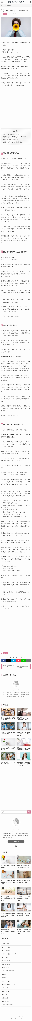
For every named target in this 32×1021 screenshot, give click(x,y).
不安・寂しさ (6, 960)
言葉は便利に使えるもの (12, 134)
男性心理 (5, 653)
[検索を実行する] (29, 812)
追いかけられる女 (7, 1004)
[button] (3, 660)
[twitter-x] (16, 846)
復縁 (4, 977)
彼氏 (4, 974)
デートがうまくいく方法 (9, 954)
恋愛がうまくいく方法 (9, 984)
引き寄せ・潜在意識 (8, 970)
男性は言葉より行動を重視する (14, 142)
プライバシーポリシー (12, 1016)
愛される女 (6, 991)
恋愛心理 (5, 987)
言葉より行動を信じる (11, 139)
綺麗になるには (7, 1001)
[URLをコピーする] (28, 660)
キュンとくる (6, 947)
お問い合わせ (21, 1016)
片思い (5, 994)
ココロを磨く (6, 950)
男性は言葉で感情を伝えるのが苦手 (15, 137)
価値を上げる (6, 964)
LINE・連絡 (6, 943)
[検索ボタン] (30, 2)
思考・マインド (7, 981)
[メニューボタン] (2, 2)
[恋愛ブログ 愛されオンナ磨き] (16, 2)
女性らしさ (6, 967)
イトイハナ (16, 690)
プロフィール (16, 841)
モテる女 (5, 957)
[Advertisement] (16, 107)
